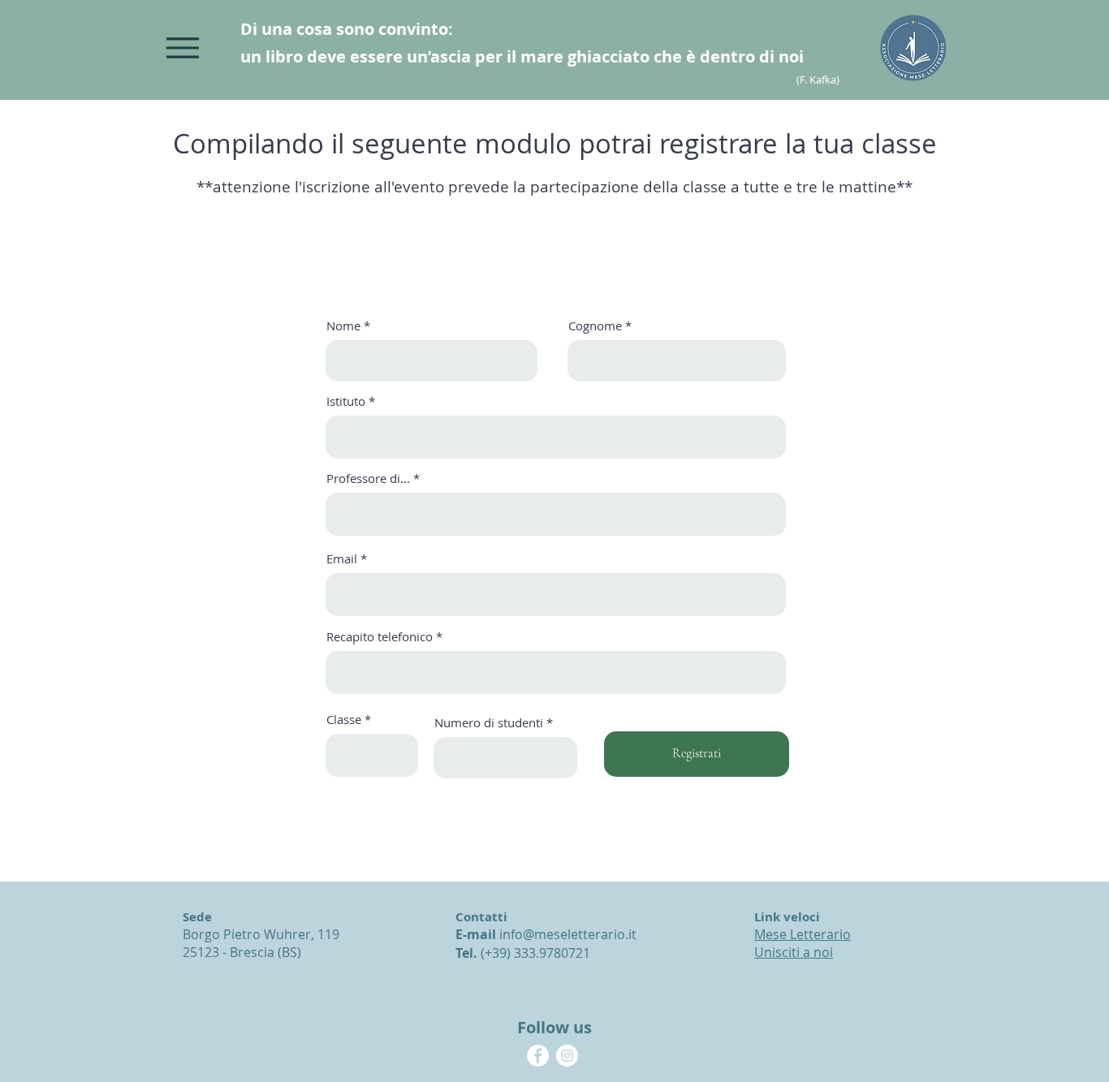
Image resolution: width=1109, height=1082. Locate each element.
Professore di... (368, 478)
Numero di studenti (488, 723)
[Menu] (182, 47)
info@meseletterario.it (567, 934)
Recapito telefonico (379, 637)
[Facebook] (538, 1056)
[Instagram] (567, 1056)
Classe (343, 719)
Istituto (345, 401)
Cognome (595, 326)
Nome (343, 326)
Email (341, 559)
